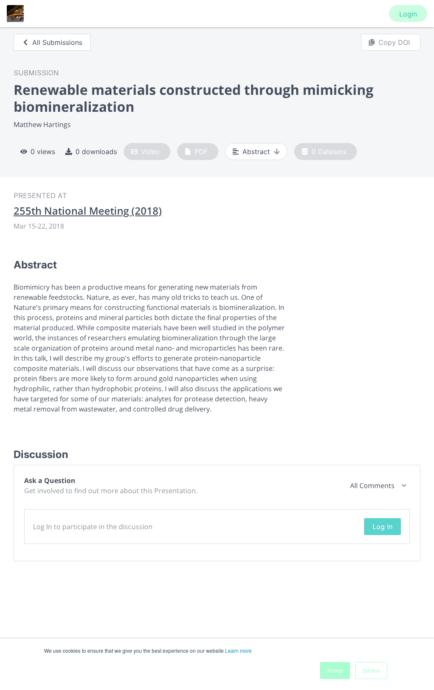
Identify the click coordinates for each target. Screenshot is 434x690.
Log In (382, 526)
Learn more (238, 650)
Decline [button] (371, 670)
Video (150, 151)
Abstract (256, 151)
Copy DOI (394, 42)
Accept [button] (335, 670)
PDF (201, 151)
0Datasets (329, 151)
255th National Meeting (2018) (88, 211)
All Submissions (57, 42)
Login (408, 14)
